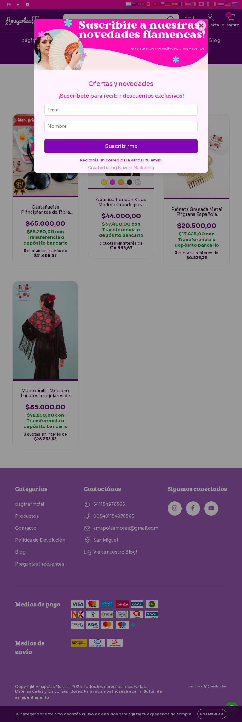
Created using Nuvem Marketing (121, 167)
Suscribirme (121, 146)
